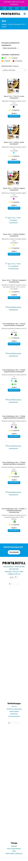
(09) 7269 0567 (14, 569)
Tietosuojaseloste (14, 716)
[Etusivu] (10, 14)
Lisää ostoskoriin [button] (14, 116)
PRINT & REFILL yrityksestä (14, 853)
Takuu (14, 851)
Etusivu (4, 24)
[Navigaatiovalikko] (24, 14)
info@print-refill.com (14, 574)
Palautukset (14, 714)
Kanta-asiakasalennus (14, 848)
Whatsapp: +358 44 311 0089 (14, 571)
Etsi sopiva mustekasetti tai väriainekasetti (10, 44)
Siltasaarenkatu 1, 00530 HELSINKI (14, 566)
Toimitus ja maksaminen (14, 709)
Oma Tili (14, 706)
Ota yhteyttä (14, 552)
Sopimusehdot (14, 711)
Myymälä (14, 846)
